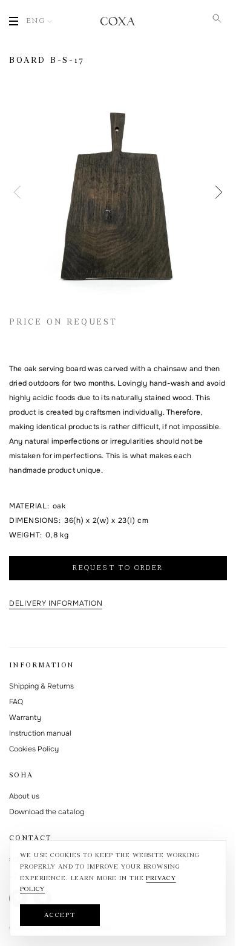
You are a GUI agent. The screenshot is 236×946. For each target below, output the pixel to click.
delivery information (55, 603)
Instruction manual (40, 733)
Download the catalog (46, 812)
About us (24, 796)
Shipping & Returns (41, 686)
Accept (60, 915)
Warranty (25, 717)
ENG (36, 21)
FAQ (16, 702)
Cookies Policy (34, 749)
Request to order (118, 568)
